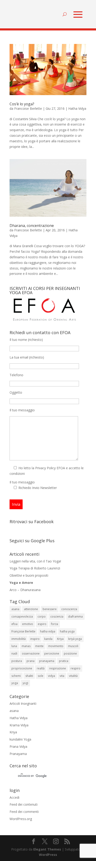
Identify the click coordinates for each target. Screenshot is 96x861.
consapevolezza (22, 616)
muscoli (73, 646)
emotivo (27, 624)
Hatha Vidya (77, 108)
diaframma (75, 616)
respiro (75, 668)
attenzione (31, 609)
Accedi (14, 797)
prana (30, 661)
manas (26, 646)
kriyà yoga (75, 639)
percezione (51, 653)
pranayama (46, 661)
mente (39, 646)
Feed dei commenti (24, 811)
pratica (63, 661)
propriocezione (21, 668)
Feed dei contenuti (24, 804)
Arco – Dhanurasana (25, 590)
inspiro (35, 639)
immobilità (18, 639)
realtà (41, 668)
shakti (29, 676)
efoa (14, 624)
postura (16, 661)
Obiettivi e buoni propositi (29, 575)
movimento (55, 646)
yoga (14, 683)
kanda (48, 639)
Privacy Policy (45, 468)
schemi (16, 676)
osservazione (31, 653)
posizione (70, 653)
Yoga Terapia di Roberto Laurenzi (35, 568)
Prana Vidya (18, 746)
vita (62, 676)
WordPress (48, 854)
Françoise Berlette (23, 631)
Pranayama (18, 753)
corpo (42, 616)
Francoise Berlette (28, 108)
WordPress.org (21, 819)
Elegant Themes (47, 849)
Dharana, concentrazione (32, 225)
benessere (50, 609)
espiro (42, 624)
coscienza (56, 616)
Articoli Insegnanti (23, 703)
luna (14, 646)
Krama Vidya (19, 725)
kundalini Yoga (20, 739)
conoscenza (69, 609)
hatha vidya (47, 631)
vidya (51, 676)
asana (15, 609)
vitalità (73, 676)
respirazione (57, 668)
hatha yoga (67, 631)
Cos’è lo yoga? (22, 103)
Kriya (60, 639)
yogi (25, 683)
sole (40, 676)
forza (54, 624)
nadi (14, 653)
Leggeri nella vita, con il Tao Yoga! (35, 561)
